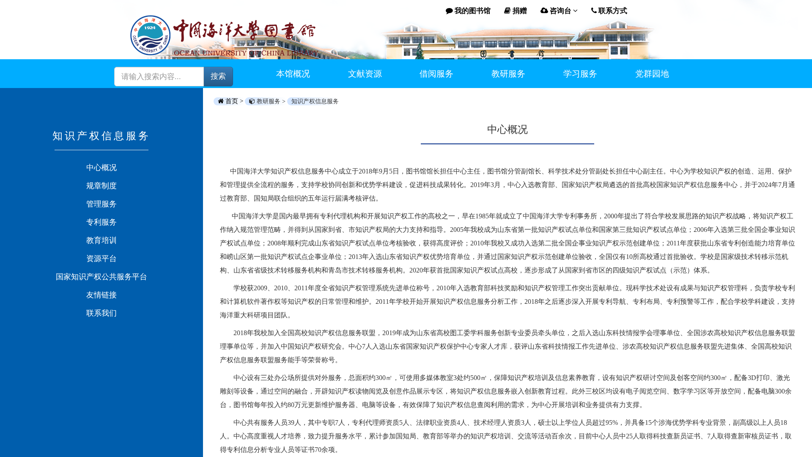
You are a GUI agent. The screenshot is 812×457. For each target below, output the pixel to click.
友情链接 (101, 295)
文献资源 (365, 73)
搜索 (218, 76)
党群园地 (652, 73)
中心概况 (101, 167)
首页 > (234, 101)
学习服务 (580, 73)
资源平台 (101, 258)
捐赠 (519, 11)
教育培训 (101, 240)
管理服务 (101, 204)
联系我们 (101, 313)
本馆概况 (293, 73)
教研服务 (508, 73)
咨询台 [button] (560, 11)
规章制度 (101, 186)
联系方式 (612, 11)
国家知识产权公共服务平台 (101, 277)
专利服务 (101, 222)
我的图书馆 (472, 11)
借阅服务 (436, 73)
